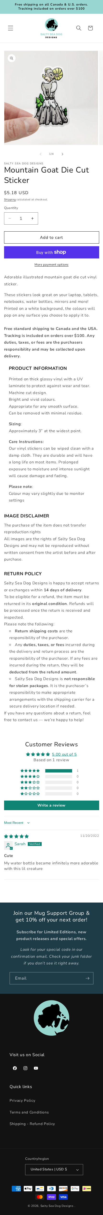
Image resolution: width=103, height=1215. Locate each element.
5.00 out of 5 (64, 754)
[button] (10, 28)
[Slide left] (40, 154)
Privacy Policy (22, 1100)
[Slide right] (62, 154)
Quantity (11, 208)
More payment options (51, 265)
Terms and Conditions (29, 1112)
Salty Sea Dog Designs (57, 1206)
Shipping (10, 199)
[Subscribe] (87, 978)
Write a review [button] (51, 805)
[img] (16, 836)
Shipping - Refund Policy (32, 1123)
